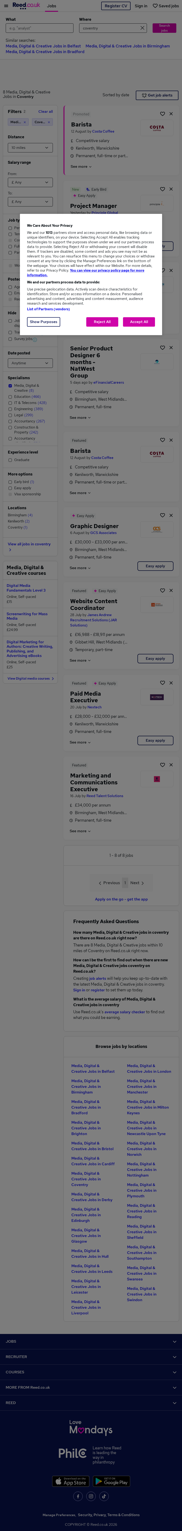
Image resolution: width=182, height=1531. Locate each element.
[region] (91, 274)
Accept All (139, 321)
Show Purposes (43, 321)
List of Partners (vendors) (48, 309)
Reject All (102, 321)
